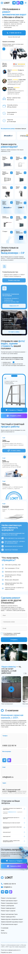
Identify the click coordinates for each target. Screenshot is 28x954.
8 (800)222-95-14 (12, 812)
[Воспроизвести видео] (11, 689)
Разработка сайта (6, 952)
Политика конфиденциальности (10, 950)
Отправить (14, 639)
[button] (14, 280)
